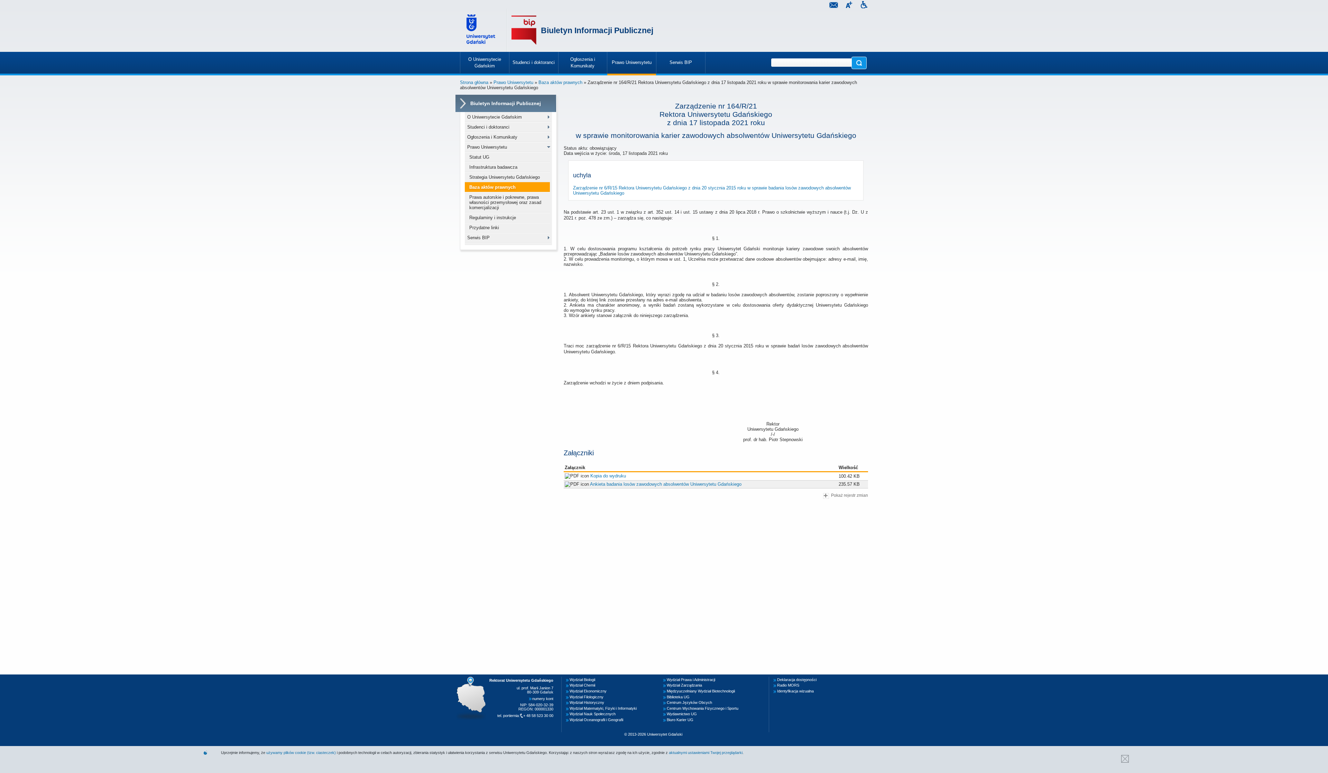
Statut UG (479, 157)
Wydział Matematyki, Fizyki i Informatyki (603, 708)
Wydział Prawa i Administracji (691, 680)
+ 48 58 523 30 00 (538, 716)
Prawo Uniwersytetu (513, 82)
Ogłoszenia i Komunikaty (492, 137)
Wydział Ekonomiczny (588, 691)
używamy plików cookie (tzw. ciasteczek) (301, 753)
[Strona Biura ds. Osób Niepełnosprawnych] (864, 5)
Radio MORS (788, 685)
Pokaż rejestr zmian (849, 495)
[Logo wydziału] (523, 30)
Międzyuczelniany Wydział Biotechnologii (701, 691)
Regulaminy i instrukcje (492, 217)
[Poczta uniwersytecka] (833, 5)
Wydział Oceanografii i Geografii (596, 720)
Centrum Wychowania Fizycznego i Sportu (702, 708)
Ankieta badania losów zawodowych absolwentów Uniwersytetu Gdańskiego (665, 484)
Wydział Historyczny (587, 702)
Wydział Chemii (582, 685)
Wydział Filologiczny (586, 697)
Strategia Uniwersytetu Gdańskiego (504, 177)
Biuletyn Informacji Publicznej (597, 30)
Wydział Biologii (582, 680)
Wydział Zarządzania (684, 685)
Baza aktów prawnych (560, 82)
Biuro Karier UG (680, 720)
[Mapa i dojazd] (473, 679)
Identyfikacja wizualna (795, 691)
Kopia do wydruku (608, 475)
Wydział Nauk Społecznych (593, 714)
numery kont (542, 699)
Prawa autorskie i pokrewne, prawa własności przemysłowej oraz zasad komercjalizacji (505, 202)
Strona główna (474, 82)
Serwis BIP (478, 237)
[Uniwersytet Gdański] (481, 30)
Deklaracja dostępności (797, 680)
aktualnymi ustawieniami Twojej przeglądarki (706, 753)
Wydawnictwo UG (682, 714)
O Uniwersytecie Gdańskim (494, 117)
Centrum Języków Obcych (689, 702)
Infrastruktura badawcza (493, 167)
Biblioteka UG (678, 697)
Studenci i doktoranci (488, 127)
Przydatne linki (484, 227)
